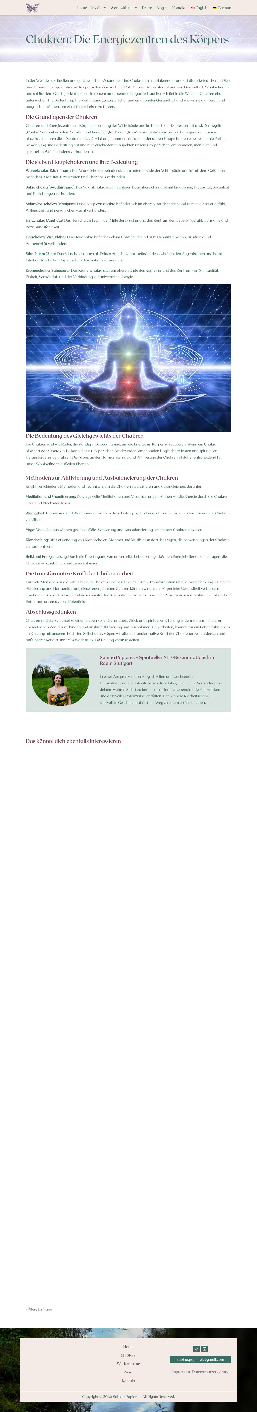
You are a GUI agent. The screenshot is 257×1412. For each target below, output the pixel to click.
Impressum (181, 1371)
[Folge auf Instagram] (204, 1349)
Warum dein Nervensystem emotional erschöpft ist (74, 1073)
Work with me (122, 7)
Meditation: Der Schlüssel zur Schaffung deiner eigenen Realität (85, 889)
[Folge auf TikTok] (196, 1349)
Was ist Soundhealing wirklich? (57, 1258)
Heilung (34, 896)
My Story (98, 7)
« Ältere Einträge (39, 1309)
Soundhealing (48, 1266)
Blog (160, 7)
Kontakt (179, 7)
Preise (147, 7)
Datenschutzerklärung (210, 1371)
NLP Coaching (49, 1081)
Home (82, 7)
